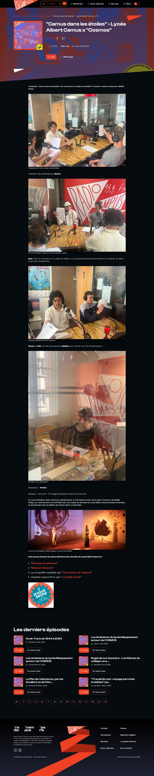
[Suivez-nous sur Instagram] (20, 750)
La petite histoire (128, 741)
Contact (104, 728)
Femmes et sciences (44, 563)
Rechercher (78, 4)
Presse (123, 728)
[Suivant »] (105, 701)
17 (99, 702)
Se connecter (126, 748)
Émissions (26, 16)
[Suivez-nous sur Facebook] (15, 750)
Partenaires (106, 735)
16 (93, 702)
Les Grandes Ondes (42, 16)
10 (67, 702)
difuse (138, 757)
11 (73, 702)
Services (115, 4)
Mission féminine (42, 567)
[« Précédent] (16, 701)
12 (80, 702)
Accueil (17, 16)
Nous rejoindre (97, 4)
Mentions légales (128, 735)
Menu (128, 4)
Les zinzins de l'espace (77, 572)
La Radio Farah (71, 577)
